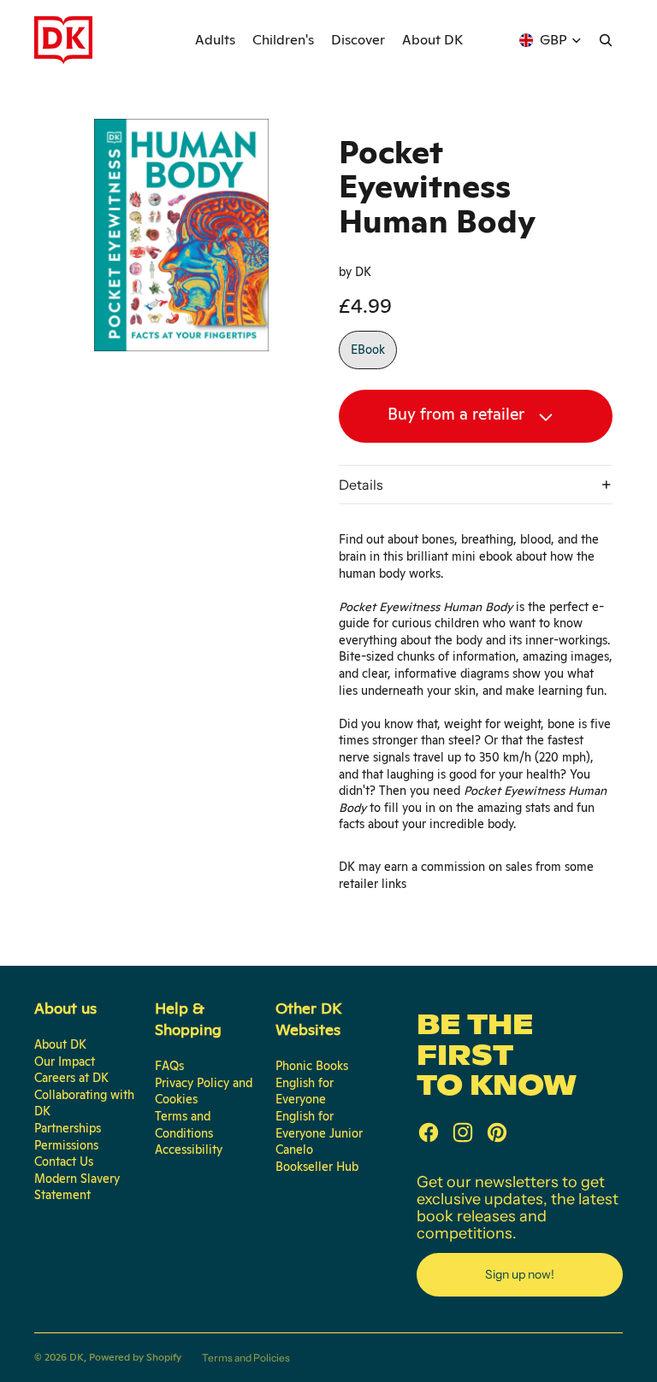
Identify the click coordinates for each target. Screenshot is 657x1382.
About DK (60, 1044)
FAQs (169, 1065)
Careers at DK (71, 1077)
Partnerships (67, 1128)
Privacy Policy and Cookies (203, 1091)
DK (76, 1357)
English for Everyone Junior (319, 1125)
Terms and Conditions (184, 1125)
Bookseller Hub (316, 1166)
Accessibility (188, 1149)
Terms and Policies (246, 1357)
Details (361, 484)
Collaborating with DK (84, 1103)
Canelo (294, 1149)
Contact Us (63, 1161)
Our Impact (64, 1061)
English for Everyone (304, 1091)
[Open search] (605, 40)
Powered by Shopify (135, 1357)
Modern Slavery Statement (77, 1187)
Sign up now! (519, 1274)
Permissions (66, 1145)
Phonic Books (311, 1065)
